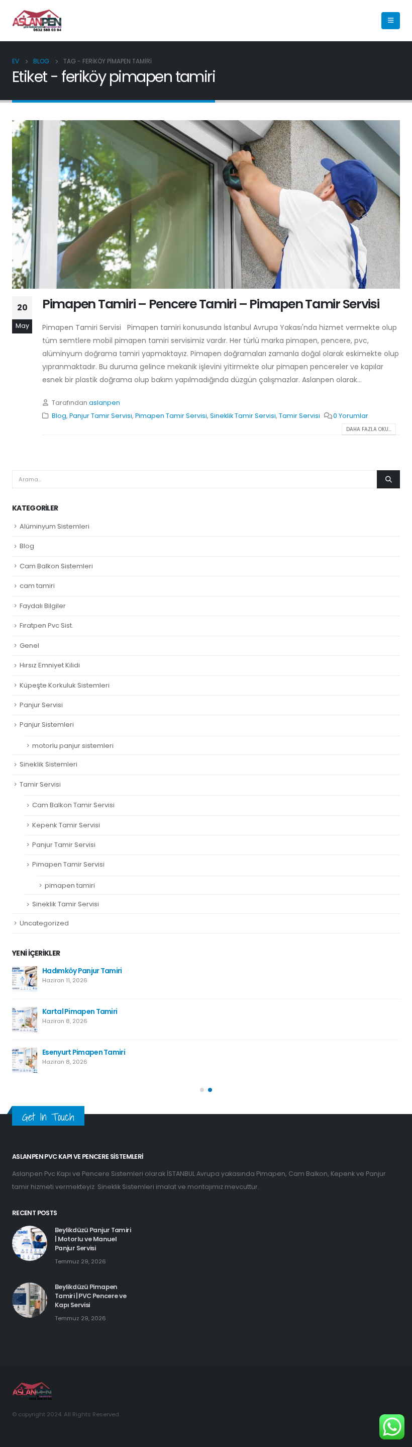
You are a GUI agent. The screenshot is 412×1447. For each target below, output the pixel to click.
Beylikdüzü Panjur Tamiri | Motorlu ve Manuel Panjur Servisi (93, 1239)
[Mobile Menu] (390, 20)
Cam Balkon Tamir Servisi (73, 805)
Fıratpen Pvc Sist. (46, 625)
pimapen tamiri (70, 885)
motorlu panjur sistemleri (73, 745)
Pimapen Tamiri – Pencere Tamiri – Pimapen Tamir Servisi (210, 304)
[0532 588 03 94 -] (37, 21)
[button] (202, 1089)
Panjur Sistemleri (47, 724)
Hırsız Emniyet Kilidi (50, 665)
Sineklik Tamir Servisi (243, 415)
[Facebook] (331, 21)
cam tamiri (37, 585)
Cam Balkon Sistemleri (56, 566)
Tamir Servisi (299, 415)
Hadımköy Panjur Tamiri (82, 971)
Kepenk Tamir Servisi (66, 825)
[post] (24, 978)
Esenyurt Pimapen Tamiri (83, 1052)
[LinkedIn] (365, 21)
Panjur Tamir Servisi (100, 415)
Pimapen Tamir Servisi (171, 415)
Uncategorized (44, 923)
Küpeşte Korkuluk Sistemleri (65, 685)
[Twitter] (348, 21)
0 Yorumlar (350, 415)
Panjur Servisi (41, 705)
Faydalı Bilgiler (43, 606)
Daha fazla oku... (368, 429)
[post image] (206, 204)
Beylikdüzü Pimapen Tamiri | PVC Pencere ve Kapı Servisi (91, 1296)
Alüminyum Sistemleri (54, 526)
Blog (59, 415)
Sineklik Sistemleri (48, 764)
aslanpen (104, 402)
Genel (29, 645)
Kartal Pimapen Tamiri (79, 1011)
